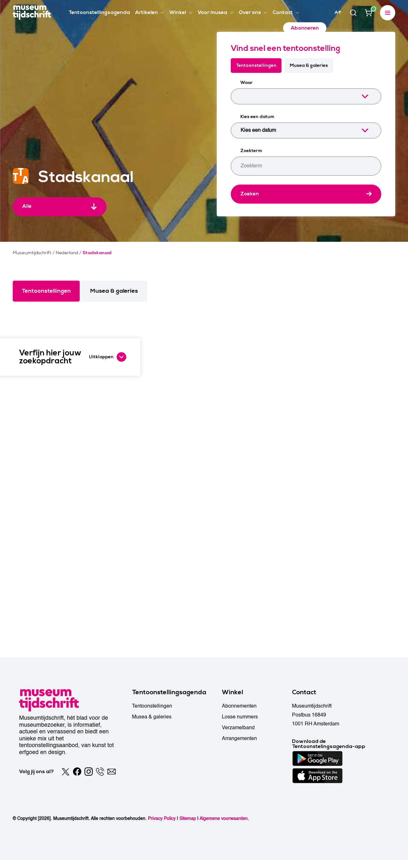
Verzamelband (238, 728)
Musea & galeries (309, 65)
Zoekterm (251, 150)
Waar (246, 82)
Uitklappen (101, 357)
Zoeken (249, 194)
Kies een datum (257, 116)
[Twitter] (66, 771)
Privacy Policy (162, 818)
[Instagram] (88, 771)
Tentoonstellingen (256, 65)
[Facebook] (77, 771)
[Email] (111, 771)
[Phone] (100, 771)
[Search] (353, 13)
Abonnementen (239, 706)
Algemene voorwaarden (224, 818)
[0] (368, 13)
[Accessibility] (338, 12)
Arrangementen (239, 738)
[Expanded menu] (387, 12)
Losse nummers (240, 717)
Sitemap (187, 818)
